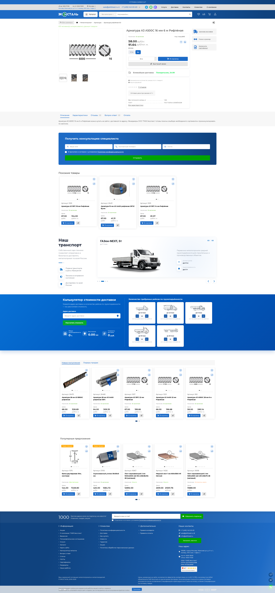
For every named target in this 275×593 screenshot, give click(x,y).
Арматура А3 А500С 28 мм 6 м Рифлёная (199, 398)
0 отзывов (142, 87)
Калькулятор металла (68, 550)
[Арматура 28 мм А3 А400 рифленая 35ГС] (106, 380)
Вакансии (63, 536)
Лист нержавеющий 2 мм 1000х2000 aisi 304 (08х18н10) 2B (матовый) (136, 476)
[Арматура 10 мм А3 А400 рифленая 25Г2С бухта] (118, 188)
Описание (64, 115)
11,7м (131, 52)
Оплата (127, 115)
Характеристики (80, 115)
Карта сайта (64, 548)
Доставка (174, 7)
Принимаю (137, 589)
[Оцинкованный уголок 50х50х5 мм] (106, 456)
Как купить (104, 536)
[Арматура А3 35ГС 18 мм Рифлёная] (78, 188)
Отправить (137, 158)
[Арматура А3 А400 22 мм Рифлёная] (169, 380)
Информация (66, 526)
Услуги (164, 7)
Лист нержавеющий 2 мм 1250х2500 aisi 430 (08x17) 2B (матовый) (198, 476)
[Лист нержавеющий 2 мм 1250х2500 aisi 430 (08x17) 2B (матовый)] (200, 456)
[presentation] (60, 393)
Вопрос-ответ (112, 115)
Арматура (97, 22)
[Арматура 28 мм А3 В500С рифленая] (75, 380)
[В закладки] (181, 42)
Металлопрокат (86, 22)
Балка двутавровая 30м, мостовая (71, 475)
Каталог (92, 14)
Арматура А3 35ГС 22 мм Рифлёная (134, 398)
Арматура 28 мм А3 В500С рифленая (72, 398)
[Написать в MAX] (155, 7)
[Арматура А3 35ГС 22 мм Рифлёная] (137, 380)
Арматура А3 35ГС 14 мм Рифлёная (154, 206)
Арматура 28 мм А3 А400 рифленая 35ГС (103, 398)
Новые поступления (71, 363)
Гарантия (103, 542)
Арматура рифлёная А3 (112, 22)
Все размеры (67, 23)
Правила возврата (147, 530)
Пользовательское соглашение (72, 539)
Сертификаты (65, 562)
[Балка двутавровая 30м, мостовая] (75, 456)
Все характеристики (135, 105)
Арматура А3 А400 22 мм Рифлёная (166, 398)
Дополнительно (148, 526)
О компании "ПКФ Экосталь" (71, 533)
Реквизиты (64, 565)
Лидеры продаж (90, 363)
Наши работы (65, 568)
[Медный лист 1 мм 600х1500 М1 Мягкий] (169, 456)
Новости (103, 539)
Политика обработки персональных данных (117, 548)
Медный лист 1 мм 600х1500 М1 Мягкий (168, 475)
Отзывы (96, 115)
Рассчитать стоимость (74, 323)
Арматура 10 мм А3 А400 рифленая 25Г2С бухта (118, 207)
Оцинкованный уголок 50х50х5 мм (106, 475)
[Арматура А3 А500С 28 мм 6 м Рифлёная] (200, 380)
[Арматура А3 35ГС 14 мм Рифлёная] (157, 188)
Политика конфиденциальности (112, 530)
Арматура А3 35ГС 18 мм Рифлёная (75, 206)
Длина (130, 48)
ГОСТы (62, 559)
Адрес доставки (69, 311)
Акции (62, 530)
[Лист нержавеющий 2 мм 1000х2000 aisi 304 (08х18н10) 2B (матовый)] (137, 456)
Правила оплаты (146, 533)
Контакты (186, 7)
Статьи (62, 556)
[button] (136, 421)
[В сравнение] (185, 42)
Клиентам (105, 526)
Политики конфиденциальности (110, 152)
